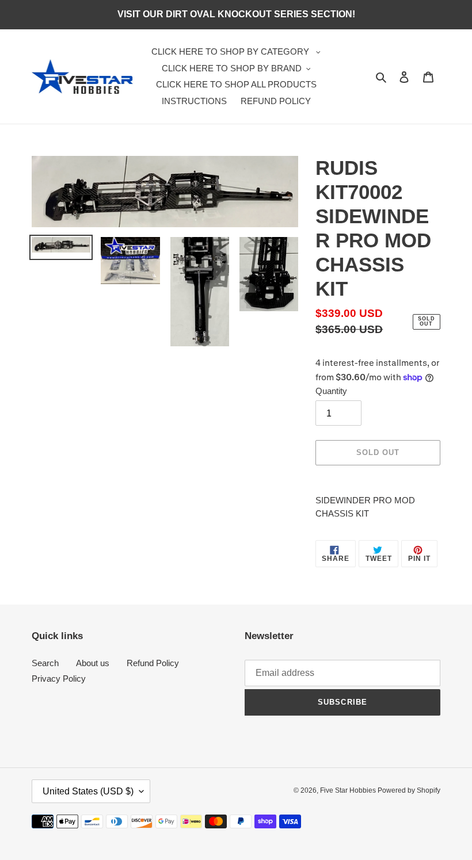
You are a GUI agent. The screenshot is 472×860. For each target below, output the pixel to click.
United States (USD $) (88, 791)
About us (92, 663)
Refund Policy (153, 663)
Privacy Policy (59, 678)
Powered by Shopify (409, 790)
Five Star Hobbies (349, 790)
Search (45, 663)
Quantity (331, 391)
